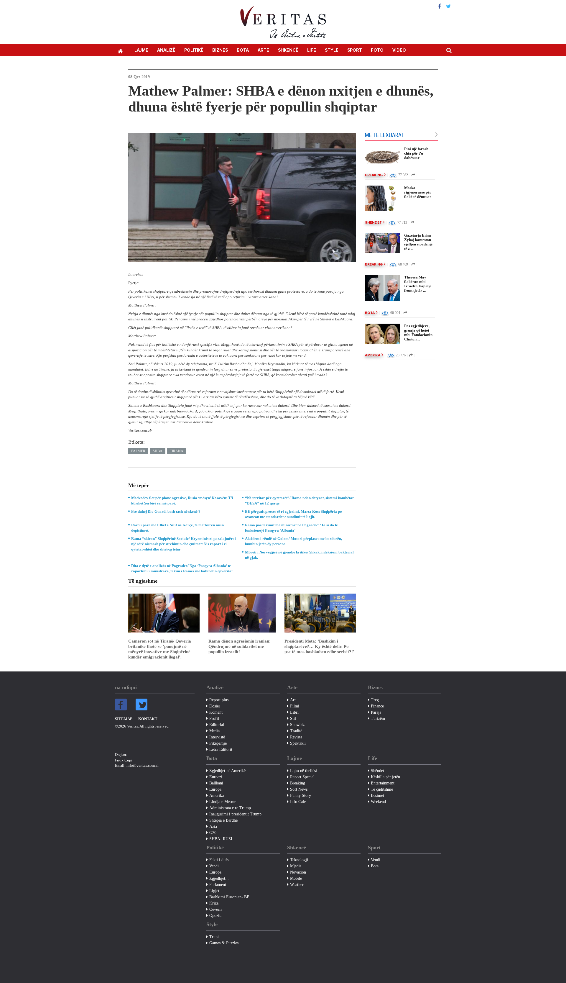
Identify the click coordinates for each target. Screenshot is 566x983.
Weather (297, 884)
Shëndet (373, 223)
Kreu (120, 50)
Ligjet (214, 891)
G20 (212, 832)
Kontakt (147, 719)
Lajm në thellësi (303, 771)
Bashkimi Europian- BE (229, 897)
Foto (377, 50)
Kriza (213, 903)
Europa (215, 789)
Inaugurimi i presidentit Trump (235, 814)
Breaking (374, 175)
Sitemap (123, 719)
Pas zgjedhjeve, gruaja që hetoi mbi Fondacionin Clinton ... (418, 332)
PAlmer (138, 451)
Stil (293, 718)
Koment (216, 712)
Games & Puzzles (223, 943)
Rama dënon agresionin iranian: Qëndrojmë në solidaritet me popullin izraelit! (239, 646)
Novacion (298, 872)
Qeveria (215, 909)
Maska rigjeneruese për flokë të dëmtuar (417, 192)
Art (293, 700)
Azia (213, 826)
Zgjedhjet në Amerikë (227, 771)
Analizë (166, 50)
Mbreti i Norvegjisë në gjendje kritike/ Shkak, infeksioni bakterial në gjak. (299, 555)
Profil (214, 718)
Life (311, 50)
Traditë (296, 731)
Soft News (298, 789)
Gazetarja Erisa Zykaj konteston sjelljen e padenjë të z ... (418, 242)
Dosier (214, 706)
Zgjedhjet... (219, 878)
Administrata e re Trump (230, 808)
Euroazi (215, 777)
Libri (294, 712)
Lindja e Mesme (222, 801)
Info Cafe (298, 801)
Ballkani (216, 783)
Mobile (296, 878)
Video (399, 50)
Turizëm (378, 718)
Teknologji (299, 860)
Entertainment (382, 783)
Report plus (218, 700)
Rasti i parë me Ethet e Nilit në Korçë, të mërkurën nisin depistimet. (177, 528)
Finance (377, 706)
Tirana (176, 451)
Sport (354, 50)
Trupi (214, 937)
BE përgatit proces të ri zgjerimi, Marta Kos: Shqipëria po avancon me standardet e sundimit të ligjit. (293, 514)
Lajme (141, 50)
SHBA (157, 451)
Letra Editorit (220, 749)
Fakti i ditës (219, 860)
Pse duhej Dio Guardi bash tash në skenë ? (165, 511)
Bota (243, 50)
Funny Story (300, 795)
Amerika (372, 355)
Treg (375, 700)
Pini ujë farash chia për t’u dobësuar (416, 153)
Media (214, 731)
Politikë (193, 50)
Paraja (376, 712)
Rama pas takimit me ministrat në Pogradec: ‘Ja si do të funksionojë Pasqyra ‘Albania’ (291, 528)
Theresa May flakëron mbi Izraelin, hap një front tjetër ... (417, 284)
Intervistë (217, 737)
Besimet (377, 795)
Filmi (294, 706)
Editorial (216, 724)
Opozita (215, 915)
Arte (263, 50)
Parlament (217, 884)
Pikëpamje (218, 743)
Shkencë (288, 50)
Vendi (214, 866)
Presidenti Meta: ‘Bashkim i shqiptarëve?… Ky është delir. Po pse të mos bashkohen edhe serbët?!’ (319, 646)
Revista (296, 737)
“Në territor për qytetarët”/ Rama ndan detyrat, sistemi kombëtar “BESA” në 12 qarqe (299, 500)
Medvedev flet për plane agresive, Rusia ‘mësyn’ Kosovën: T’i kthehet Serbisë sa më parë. (182, 500)
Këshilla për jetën (385, 777)
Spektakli (298, 743)
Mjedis (295, 866)
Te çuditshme (382, 789)
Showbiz (297, 724)
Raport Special (302, 777)
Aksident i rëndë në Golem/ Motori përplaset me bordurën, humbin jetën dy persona (293, 541)
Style (331, 50)
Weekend (378, 801)
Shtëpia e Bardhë (223, 820)
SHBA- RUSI (220, 839)
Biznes (220, 50)
